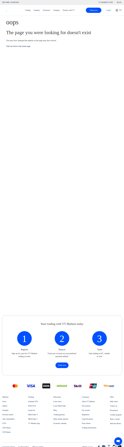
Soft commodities (8, 419)
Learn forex (57, 401)
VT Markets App (34, 423)
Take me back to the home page (18, 46)
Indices (4, 406)
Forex (4, 401)
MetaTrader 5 (33, 419)
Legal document (87, 419)
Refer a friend (115, 419)
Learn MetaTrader (59, 406)
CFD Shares (6, 428)
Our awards (86, 410)
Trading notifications (89, 428)
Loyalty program (116, 415)
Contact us (113, 406)
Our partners (86, 406)
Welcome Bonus (115, 423)
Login (108, 10)
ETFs (4, 423)
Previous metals (7, 415)
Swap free (31, 410)
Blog (55, 410)
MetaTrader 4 (33, 415)
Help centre (114, 401)
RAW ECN (32, 406)
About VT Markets (88, 401)
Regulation (85, 415)
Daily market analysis (60, 419)
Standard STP (33, 401)
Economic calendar (59, 423)
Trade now (93, 10)
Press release (86, 423)
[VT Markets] (11, 9)
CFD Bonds (6, 432)
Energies (5, 410)
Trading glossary (59, 415)
